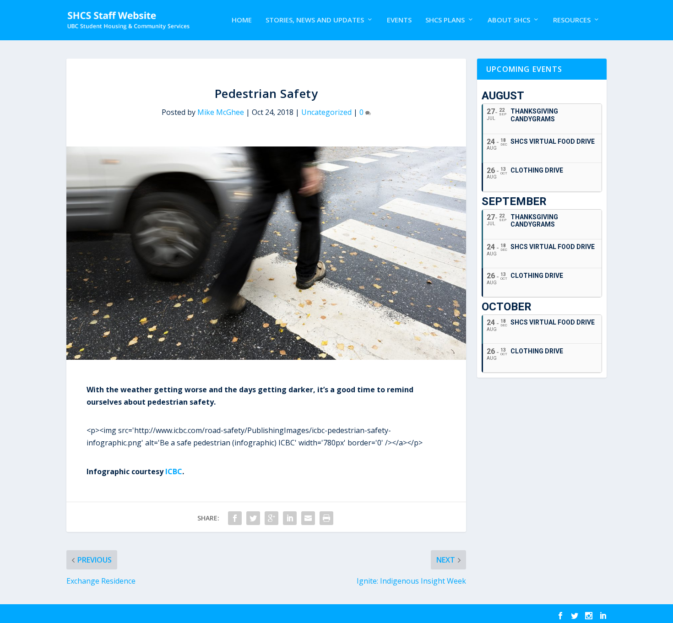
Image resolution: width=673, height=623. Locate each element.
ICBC (173, 471)
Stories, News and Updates (315, 20)
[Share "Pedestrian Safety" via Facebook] (235, 518)
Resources (572, 20)
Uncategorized (326, 112)
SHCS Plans (445, 20)
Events (399, 20)
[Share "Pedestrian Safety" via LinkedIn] (290, 518)
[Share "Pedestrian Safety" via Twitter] (253, 518)
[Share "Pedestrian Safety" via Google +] (271, 518)
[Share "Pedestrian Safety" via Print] (326, 518)
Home (242, 20)
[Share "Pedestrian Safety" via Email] (308, 518)
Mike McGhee (220, 112)
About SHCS (509, 20)
